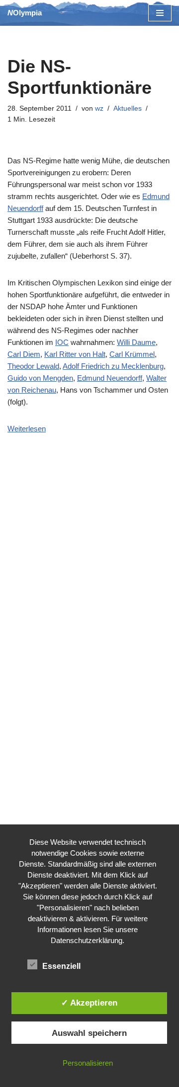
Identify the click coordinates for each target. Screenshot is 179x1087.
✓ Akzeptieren (89, 1002)
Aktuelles (127, 108)
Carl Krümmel (132, 354)
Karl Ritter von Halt (74, 354)
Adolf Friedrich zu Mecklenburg (113, 366)
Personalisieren (88, 1063)
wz (99, 108)
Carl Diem (23, 354)
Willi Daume (136, 342)
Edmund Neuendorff (109, 378)
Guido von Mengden (40, 378)
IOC (62, 342)
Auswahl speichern (89, 1032)
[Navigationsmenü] (160, 12)
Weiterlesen (26, 428)
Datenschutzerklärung (86, 940)
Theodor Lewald (33, 366)
